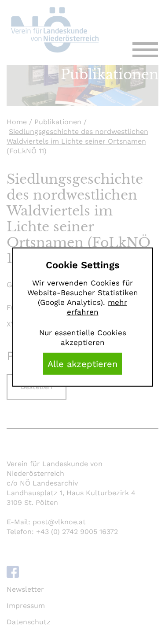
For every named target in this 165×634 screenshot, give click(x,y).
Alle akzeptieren (82, 363)
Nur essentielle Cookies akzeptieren (82, 337)
